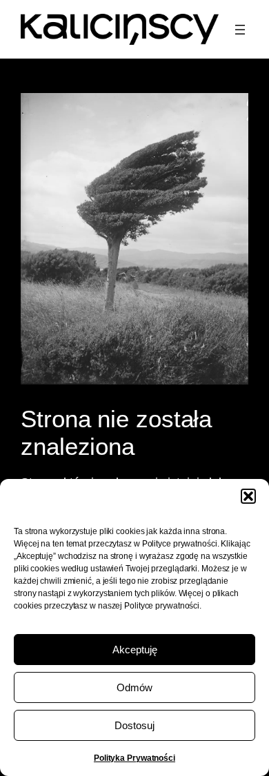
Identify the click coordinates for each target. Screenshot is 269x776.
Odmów (134, 687)
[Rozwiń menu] (240, 29)
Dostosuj (134, 725)
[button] (248, 496)
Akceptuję (134, 649)
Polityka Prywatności (134, 758)
